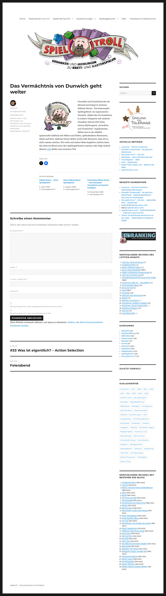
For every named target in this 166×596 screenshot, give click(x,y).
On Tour (125, 521)
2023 (134, 393)
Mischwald (126, 546)
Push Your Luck (141, 432)
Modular (134, 427)
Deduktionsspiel (140, 410)
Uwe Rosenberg (136, 453)
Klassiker (125, 341)
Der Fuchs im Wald (129, 498)
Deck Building (126, 410)
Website (14, 291)
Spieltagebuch (16, 131)
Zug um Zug (125, 461)
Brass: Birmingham (129, 516)
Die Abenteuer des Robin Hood (133, 503)
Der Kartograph (128, 562)
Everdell (125, 539)
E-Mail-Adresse (18, 279)
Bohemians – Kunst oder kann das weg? (137, 157)
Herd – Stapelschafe (129, 162)
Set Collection (143, 440)
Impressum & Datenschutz (143, 19)
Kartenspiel (14, 128)
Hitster (124, 506)
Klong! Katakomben (129, 528)
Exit (145, 415)
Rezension (125, 346)
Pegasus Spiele (126, 432)
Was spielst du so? (128, 356)
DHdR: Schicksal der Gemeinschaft (135, 273)
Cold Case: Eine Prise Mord (132, 295)
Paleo (124, 493)
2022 (128, 393)
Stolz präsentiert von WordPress (31, 585)
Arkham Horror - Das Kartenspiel (133, 398)
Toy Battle (126, 293)
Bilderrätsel (125, 336)
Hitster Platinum (128, 564)
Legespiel (124, 427)
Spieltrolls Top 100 (61, 19)
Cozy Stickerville (128, 313)
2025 (146, 393)
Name (13, 267)
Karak (124, 495)
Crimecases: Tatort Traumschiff (134, 306)
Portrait (124, 344)
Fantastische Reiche (129, 556)
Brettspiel (136, 406)
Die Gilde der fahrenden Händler (134, 544)
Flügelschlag (125, 419)
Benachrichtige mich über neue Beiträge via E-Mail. (30, 313)
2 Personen (124, 389)
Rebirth (125, 298)
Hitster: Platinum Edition (131, 267)
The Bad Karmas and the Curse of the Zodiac (139, 278)
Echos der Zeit (127, 288)
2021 (122, 393)
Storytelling (148, 449)
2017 (133, 389)
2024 (140, 393)
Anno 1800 (126, 541)
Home (22, 19)
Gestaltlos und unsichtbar (20, 126)
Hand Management (141, 419)
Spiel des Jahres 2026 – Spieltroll (134, 210)
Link (49, 149)
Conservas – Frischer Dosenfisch (134, 147)
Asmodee (124, 402)
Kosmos (146, 423)
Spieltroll (13, 108)
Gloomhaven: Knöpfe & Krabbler (134, 303)
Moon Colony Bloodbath (131, 270)
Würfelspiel (142, 457)
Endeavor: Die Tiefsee (130, 301)
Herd (124, 290)
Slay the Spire (127, 508)
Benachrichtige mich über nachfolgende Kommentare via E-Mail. (36, 306)
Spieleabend (126, 349)
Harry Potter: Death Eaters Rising (135, 511)
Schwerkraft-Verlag (127, 440)
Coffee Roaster (136, 190)
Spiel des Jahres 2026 (129, 170)
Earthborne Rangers (130, 308)
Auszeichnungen (84, 19)
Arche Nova (126, 534)
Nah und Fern (127, 536)
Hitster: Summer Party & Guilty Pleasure (137, 488)
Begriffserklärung (128, 333)
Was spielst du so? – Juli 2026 (132, 155)
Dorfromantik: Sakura (130, 285)
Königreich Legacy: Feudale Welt (134, 551)
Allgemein (125, 331)
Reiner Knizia (139, 436)
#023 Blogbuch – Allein (130, 160)
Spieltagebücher (107, 19)
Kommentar (17, 231)
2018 (139, 389)
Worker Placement (127, 457)
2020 (151, 389)
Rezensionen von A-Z (39, 19)
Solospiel (123, 444)
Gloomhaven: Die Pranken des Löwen (136, 523)
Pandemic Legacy (147, 427)
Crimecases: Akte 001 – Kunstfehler (135, 283)
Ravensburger (125, 436)
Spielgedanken (127, 351)
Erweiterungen (127, 338)
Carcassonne (147, 406)
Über (123, 19)
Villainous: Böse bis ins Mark (133, 531)
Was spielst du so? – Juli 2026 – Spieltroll (137, 200)
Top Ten (125, 311)
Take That (124, 453)
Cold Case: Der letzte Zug (131, 275)
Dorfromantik (127, 500)
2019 (145, 389)
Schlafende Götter (129, 265)
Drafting (123, 415)
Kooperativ (136, 423)
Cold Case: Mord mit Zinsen (132, 262)
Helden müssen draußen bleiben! (135, 567)
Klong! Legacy (127, 559)
